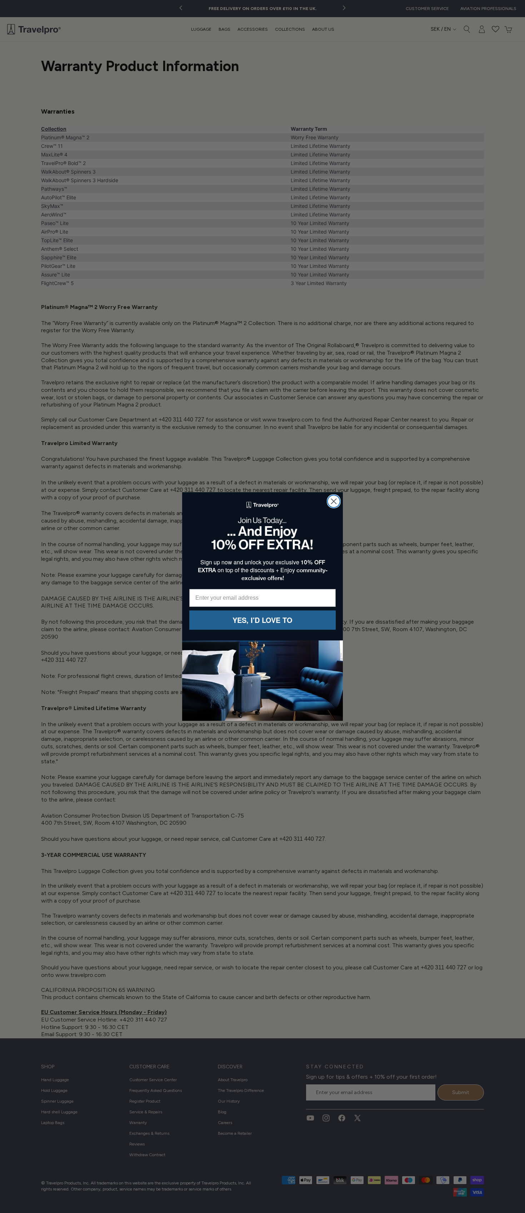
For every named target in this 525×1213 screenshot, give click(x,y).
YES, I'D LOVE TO (262, 620)
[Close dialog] (334, 501)
